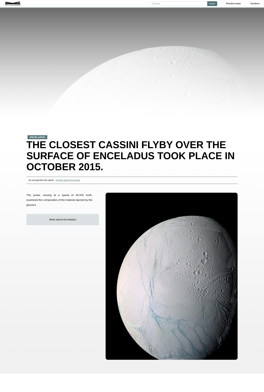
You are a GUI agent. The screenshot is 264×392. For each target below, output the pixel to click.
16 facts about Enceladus (68, 180)
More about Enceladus (62, 219)
